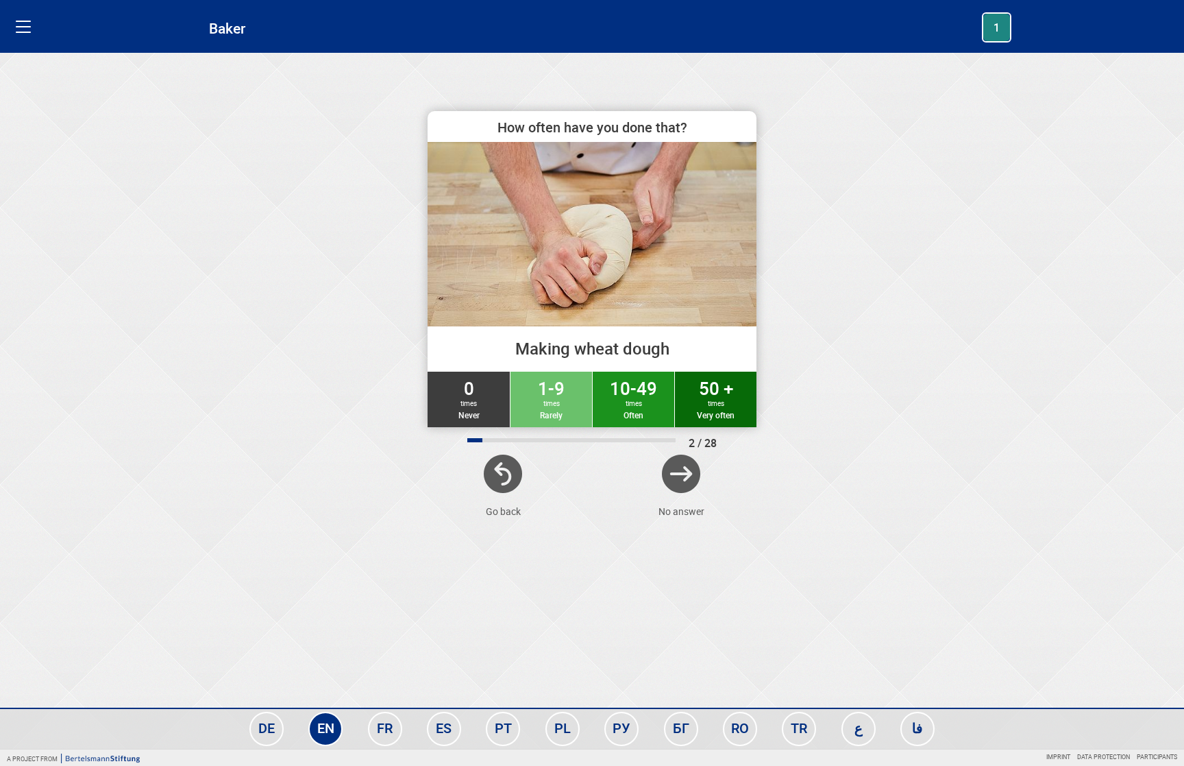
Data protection (1103, 756)
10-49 (633, 398)
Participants (1157, 756)
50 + (716, 398)
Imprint (1058, 756)
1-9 (551, 398)
